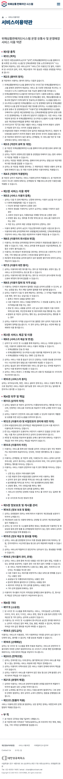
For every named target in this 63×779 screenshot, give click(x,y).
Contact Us (6, 750)
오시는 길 (18, 750)
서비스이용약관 (24, 745)
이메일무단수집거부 (41, 745)
